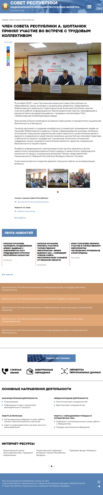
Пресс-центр (15, 20)
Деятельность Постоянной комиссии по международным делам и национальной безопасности (44, 331)
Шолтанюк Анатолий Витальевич (33, 202)
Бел (100, 8)
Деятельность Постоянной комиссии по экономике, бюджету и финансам (41, 299)
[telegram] (99, 486)
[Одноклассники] (8, 54)
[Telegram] (8, 61)
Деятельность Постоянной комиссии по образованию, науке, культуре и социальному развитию (47, 308)
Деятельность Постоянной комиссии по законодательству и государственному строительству (44, 288)
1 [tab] (58, 192)
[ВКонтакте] (8, 48)
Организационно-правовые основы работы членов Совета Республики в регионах (24, 420)
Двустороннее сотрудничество (70, 405)
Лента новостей (27, 20)
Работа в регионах (26, 211)
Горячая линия (15, 371)
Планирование (11, 402)
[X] (8, 51)
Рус (99, 5)
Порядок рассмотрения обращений (73, 427)
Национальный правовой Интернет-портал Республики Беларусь (51, 452)
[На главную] (5, 6)
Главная (5, 20)
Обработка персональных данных (85, 371)
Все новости (20, 218)
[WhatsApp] (8, 57)
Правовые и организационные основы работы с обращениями (78, 422)
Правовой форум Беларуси (82, 450)
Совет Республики (45, 4)
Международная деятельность (71, 398)
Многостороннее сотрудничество (72, 402)
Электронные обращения (44, 371)
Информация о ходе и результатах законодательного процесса (20, 406)
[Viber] (8, 64)
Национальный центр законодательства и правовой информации (18, 452)
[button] (89, 7)
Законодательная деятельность (20, 398)
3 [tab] (54, 466)
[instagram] (99, 482)
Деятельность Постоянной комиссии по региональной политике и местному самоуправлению (42, 320)
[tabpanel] (36, 178)
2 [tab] (51, 466)
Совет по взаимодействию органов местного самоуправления (25, 426)
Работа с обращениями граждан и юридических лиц (73, 417)
